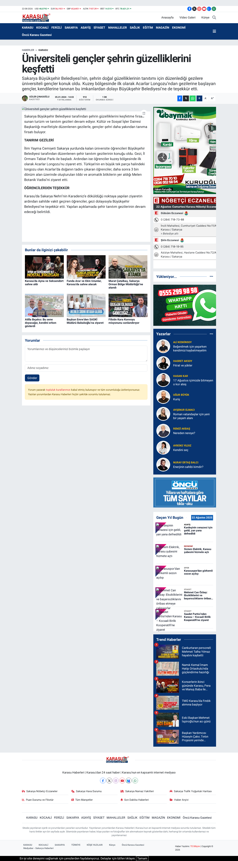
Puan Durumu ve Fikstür (39, 799)
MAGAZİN (162, 27)
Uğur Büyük (181, 394)
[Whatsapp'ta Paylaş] (193, 98)
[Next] (129, 780)
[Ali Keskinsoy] (163, 346)
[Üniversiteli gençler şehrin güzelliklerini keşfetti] (86, 109)
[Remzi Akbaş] (163, 430)
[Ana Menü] (214, 31)
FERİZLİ (56, 27)
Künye (205, 17)
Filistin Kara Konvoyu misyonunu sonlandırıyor (124, 321)
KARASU (27, 27)
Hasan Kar (180, 376)
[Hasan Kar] (163, 380)
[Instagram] (116, 780)
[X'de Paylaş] (186, 98)
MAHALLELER (117, 27)
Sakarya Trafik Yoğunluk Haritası (193, 791)
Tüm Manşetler (84, 799)
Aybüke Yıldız (182, 445)
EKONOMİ (179, 27)
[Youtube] (122, 780)
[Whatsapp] (135, 780)
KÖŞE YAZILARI (95, 845)
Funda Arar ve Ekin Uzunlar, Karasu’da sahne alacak (84, 282)
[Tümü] (211, 276)
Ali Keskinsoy (182, 342)
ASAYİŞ (86, 27)
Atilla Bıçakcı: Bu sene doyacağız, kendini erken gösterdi (40, 323)
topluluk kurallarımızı (58, 389)
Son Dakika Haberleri (136, 799)
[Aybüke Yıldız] (163, 447)
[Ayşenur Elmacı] (163, 413)
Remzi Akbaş (181, 428)
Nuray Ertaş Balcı (185, 462)
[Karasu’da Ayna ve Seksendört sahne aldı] (44, 266)
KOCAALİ (42, 27)
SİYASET (99, 27)
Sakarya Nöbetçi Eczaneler (41, 791)
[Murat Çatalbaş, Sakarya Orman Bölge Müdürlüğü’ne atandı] (128, 266)
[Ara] (214, 17)
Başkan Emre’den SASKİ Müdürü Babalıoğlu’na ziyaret (85, 321)
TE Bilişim (195, 846)
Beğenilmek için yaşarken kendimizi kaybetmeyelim (189, 348)
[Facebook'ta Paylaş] (179, 98)
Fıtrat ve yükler (182, 365)
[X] (109, 780)
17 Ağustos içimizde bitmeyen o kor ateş (193, 382)
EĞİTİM (148, 27)
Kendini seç (180, 450)
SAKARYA (71, 27)
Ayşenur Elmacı (184, 409)
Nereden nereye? (184, 433)
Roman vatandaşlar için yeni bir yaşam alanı (191, 416)
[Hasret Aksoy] (163, 363)
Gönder (32, 378)
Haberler (28, 50)
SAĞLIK (135, 27)
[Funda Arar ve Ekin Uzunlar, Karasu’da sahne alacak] (86, 266)
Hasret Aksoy (182, 361)
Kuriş (176, 399)
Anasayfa (167, 17)
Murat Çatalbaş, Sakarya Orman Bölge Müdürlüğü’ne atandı (126, 284)
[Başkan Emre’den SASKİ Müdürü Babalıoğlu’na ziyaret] (86, 305)
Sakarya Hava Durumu (89, 791)
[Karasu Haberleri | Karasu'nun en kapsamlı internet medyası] (38, 17)
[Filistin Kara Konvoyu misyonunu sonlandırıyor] (128, 305)
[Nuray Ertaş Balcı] (163, 464)
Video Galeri (187, 17)
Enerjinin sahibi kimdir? (188, 467)
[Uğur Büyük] (163, 397)
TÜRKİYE (75, 845)
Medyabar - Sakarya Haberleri (38, 848)
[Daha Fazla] (199, 98)
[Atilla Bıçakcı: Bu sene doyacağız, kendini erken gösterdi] (44, 305)
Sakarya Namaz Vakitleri (139, 791)
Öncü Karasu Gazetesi (37, 35)
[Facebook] (103, 780)
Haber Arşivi (181, 799)
